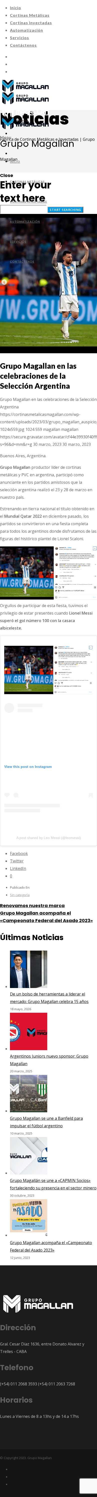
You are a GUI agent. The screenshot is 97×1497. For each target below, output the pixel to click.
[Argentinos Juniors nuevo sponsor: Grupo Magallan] (28, 1048)
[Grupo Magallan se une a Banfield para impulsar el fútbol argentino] (28, 1111)
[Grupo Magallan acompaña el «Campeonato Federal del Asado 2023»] (28, 1235)
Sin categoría (20, 895)
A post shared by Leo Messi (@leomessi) (48, 838)
